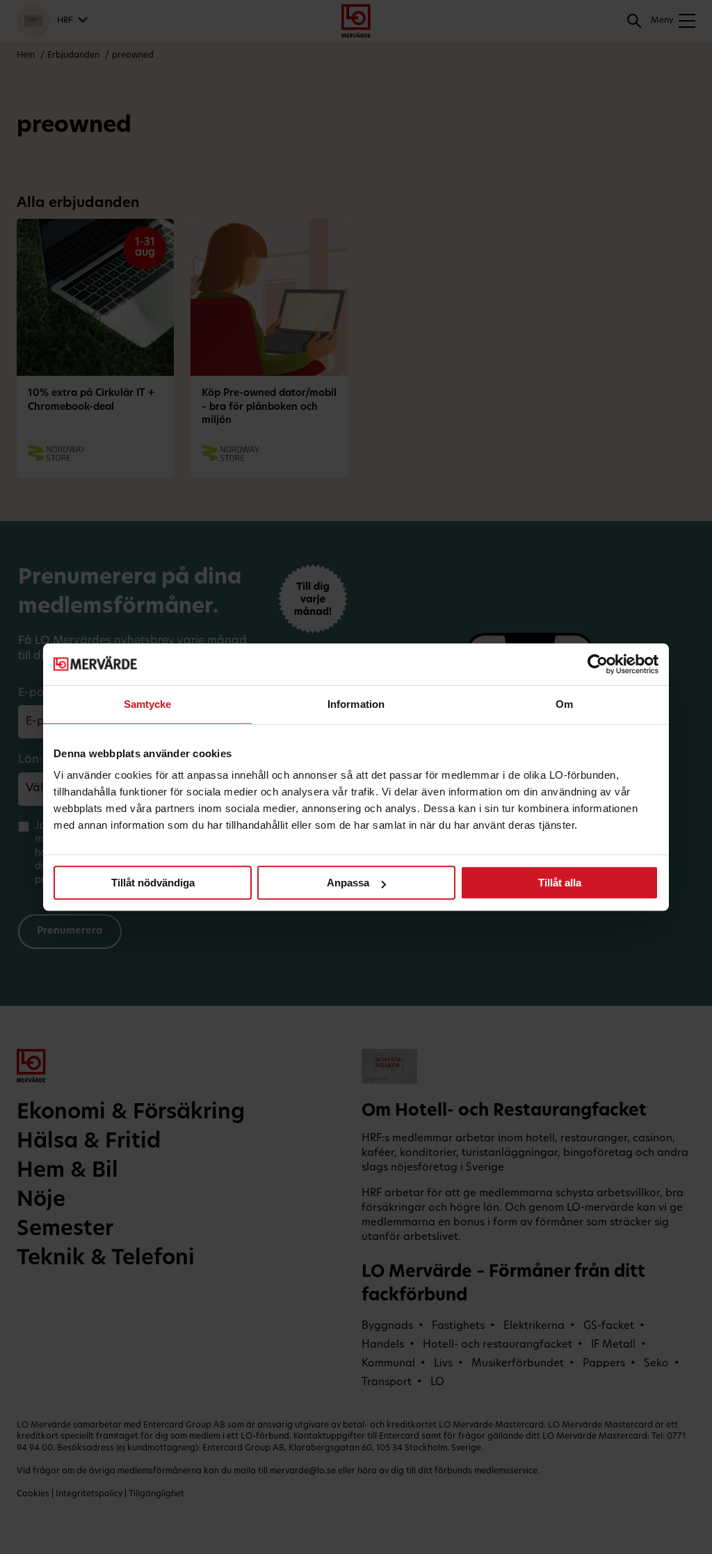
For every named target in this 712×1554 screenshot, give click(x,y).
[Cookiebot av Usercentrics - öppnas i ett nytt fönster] (597, 664)
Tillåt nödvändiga (153, 882)
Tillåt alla (559, 882)
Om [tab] (564, 704)
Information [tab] (356, 704)
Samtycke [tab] (148, 704)
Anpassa (348, 882)
